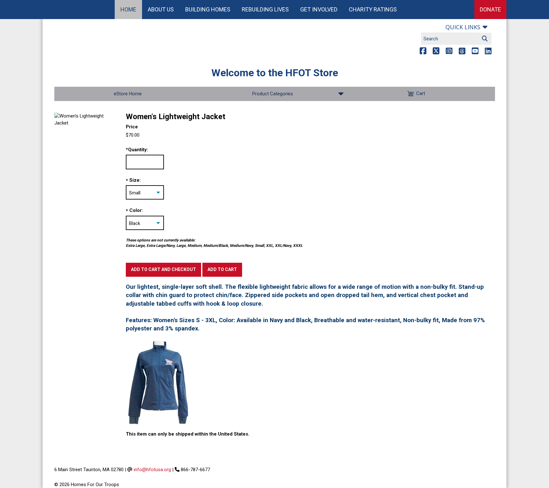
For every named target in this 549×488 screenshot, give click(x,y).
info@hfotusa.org (152, 469)
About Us (161, 9)
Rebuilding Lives (265, 9)
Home (128, 9)
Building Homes (207, 9)
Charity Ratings (373, 9)
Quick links (462, 27)
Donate (490, 9)
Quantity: (137, 149)
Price (132, 127)
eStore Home (128, 94)
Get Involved (318, 9)
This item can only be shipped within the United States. (187, 434)
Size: (135, 180)
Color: (136, 210)
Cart (420, 93)
